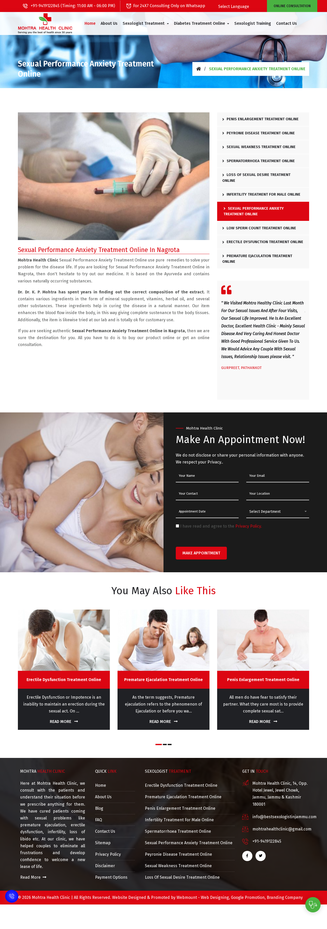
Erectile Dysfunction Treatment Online (264, 242)
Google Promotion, (248, 897)
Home (90, 23)
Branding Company (285, 897)
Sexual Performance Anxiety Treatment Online (254, 211)
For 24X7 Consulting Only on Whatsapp (169, 5)
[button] (146, 23)
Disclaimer (105, 865)
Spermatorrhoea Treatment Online (260, 161)
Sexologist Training (252, 23)
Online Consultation (292, 6)
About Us (109, 23)
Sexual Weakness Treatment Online (261, 147)
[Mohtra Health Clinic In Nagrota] (45, 23)
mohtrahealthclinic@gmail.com (281, 829)
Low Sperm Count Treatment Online (261, 228)
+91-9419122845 (266, 841)
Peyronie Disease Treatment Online (260, 133)
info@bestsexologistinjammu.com (284, 816)
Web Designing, (215, 897)
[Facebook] (247, 856)
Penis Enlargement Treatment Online (262, 119)
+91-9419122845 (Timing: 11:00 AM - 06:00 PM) (72, 5)
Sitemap (103, 842)
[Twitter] (260, 856)
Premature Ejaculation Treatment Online (257, 259)
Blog (99, 808)
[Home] (198, 68)
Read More (61, 721)
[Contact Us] (11, 889)
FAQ (98, 819)
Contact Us (286, 23)
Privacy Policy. (248, 526)
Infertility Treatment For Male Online (263, 194)
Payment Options (111, 877)
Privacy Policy (108, 854)
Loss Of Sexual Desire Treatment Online (256, 177)
